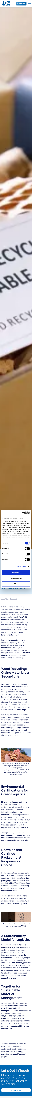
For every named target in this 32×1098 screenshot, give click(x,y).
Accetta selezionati (16, 578)
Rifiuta (16, 584)
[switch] (27, 548)
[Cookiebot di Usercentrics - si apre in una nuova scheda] (22, 512)
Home (3, 598)
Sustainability (13, 598)
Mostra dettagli (21, 566)
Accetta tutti (16, 572)
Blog (7, 598)
